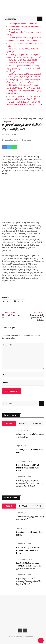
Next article (38, 312)
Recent (9, 423)
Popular (23, 423)
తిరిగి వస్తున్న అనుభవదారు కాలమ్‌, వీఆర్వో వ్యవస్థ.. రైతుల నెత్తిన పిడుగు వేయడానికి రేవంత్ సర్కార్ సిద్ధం (23, 68)
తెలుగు (11, 119)
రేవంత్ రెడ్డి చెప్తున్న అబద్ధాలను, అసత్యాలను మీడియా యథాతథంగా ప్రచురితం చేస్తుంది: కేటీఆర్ (29, 483)
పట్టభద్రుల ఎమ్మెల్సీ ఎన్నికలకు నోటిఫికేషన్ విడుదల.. (36, 317)
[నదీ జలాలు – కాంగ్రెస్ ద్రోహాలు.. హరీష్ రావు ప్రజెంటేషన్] (8, 435)
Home (5, 119)
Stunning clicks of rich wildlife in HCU (23, 24)
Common (37, 423)
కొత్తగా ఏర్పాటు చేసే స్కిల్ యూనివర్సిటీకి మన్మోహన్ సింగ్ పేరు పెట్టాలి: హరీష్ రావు (29, 581)
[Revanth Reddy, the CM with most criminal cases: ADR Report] (8, 466)
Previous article (10, 312)
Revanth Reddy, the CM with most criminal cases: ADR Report (28, 468)
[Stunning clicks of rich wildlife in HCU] (8, 451)
